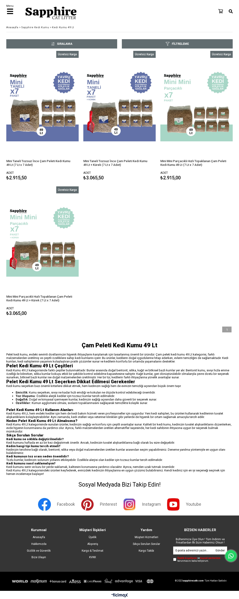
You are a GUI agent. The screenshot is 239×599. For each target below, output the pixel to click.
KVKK (92, 557)
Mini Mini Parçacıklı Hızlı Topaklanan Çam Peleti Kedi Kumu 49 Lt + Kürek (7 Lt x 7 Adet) (39, 298)
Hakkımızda (38, 544)
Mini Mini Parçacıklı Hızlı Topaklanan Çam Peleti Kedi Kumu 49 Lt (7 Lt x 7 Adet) (193, 163)
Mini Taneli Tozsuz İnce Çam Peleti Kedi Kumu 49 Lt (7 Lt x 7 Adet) (38, 163)
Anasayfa (39, 537)
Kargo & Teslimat (92, 550)
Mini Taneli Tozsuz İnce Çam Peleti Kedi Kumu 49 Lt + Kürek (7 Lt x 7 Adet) (115, 163)
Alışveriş (92, 544)
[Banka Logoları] (83, 581)
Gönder (220, 550)
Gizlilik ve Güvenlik (39, 550)
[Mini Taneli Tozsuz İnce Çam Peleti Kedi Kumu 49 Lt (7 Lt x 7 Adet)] (42, 105)
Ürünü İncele (60, 116)
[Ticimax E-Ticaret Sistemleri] (119, 595)
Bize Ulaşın (39, 557)
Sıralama (64, 43)
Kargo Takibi (146, 550)
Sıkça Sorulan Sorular (146, 544)
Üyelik (92, 537)
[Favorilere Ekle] (42, 116)
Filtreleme (180, 43)
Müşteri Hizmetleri (146, 537)
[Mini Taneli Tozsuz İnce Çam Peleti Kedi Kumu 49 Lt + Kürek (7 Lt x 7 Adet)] (119, 105)
